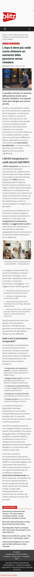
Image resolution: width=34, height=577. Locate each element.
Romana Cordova (9, 66)
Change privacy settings (8, 575)
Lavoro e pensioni (14, 43)
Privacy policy (16, 556)
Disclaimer (26, 556)
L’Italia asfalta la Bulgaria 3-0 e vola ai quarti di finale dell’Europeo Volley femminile (15, 544)
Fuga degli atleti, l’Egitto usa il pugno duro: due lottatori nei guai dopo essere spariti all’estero (16, 530)
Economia (5, 43)
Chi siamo (16, 552)
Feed (16, 559)
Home (4, 35)
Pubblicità (6, 556)
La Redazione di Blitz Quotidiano (16, 554)
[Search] (29, 29)
